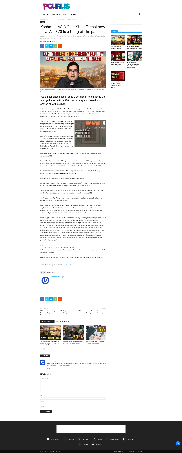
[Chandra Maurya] (45, 280)
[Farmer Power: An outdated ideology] (118, 40)
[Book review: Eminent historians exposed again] (134, 40)
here (65, 257)
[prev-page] (41, 349)
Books (65, 14)
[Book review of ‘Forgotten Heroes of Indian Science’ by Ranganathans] (134, 56)
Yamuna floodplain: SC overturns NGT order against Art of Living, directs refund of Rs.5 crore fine (49, 343)
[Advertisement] (107, 7)
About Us (131, 451)
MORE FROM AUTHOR (62, 321)
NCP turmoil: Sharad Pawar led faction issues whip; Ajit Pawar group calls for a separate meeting (92, 313)
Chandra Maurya (46, 41)
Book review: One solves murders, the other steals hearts (117, 64)
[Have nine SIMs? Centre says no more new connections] (96, 332)
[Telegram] (51, 46)
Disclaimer (125, 451)
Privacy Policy (117, 451)
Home (42, 19)
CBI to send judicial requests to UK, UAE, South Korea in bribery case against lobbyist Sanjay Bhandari (55, 313)
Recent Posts (51, 272)
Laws (87, 338)
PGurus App (69, 265)
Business (55, 14)
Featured (43, 338)
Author (43, 272)
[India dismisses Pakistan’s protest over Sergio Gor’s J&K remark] (73, 332)
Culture (73, 14)
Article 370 (88, 111)
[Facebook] (42, 46)
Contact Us (139, 451)
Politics (45, 14)
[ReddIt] (60, 46)
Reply (48, 368)
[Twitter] (47, 46)
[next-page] (44, 349)
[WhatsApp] (55, 46)
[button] (139, 14)
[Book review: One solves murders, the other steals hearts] (118, 56)
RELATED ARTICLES (47, 321)
